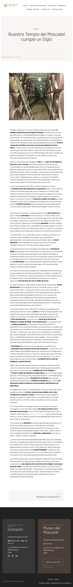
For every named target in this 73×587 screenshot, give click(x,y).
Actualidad (57, 9)
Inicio (26, 5)
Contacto (45, 9)
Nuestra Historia (38, 5)
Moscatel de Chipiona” (37, 414)
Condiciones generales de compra (55, 583)
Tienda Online (32, 9)
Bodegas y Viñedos (57, 5)
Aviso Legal (53, 579)
